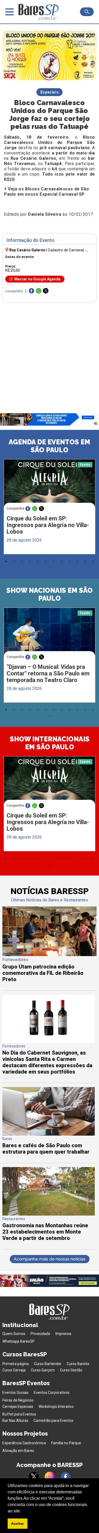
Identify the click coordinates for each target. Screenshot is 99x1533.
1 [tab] (6, 561)
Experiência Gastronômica (24, 1443)
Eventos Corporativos (51, 1392)
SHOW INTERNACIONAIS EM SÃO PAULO (49, 743)
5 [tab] (37, 561)
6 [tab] (45, 561)
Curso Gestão (71, 1370)
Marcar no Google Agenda (37, 279)
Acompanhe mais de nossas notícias (50, 1259)
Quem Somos (13, 1334)
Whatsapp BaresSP (18, 1341)
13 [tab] (49, 568)
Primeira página (15, 1364)
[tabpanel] (49, 508)
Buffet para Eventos (19, 1414)
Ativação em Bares (18, 1451)
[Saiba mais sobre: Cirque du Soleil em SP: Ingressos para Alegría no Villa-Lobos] (49, 483)
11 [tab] (85, 561)
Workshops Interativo (56, 1406)
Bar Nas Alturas (15, 1420)
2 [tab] (14, 561)
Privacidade (40, 1334)
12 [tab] (93, 561)
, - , (68, 250)
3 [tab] (22, 561)
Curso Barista (78, 1364)
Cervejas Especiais (17, 1406)
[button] (23, 1511)
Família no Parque (66, 1443)
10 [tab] (77, 561)
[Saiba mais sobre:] (49, 632)
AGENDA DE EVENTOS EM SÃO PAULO (49, 446)
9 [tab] (69, 561)
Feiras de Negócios (18, 1400)
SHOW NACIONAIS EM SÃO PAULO (49, 594)
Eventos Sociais (15, 1392)
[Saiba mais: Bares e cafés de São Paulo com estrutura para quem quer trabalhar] (48, 1134)
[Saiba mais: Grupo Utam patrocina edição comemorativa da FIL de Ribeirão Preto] (49, 954)
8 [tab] (61, 561)
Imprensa (63, 1334)
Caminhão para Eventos (53, 1420)
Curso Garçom (43, 1370)
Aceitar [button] (17, 1523)
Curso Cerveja (14, 1370)
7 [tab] (53, 561)
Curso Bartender (48, 1364)
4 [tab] (29, 561)
